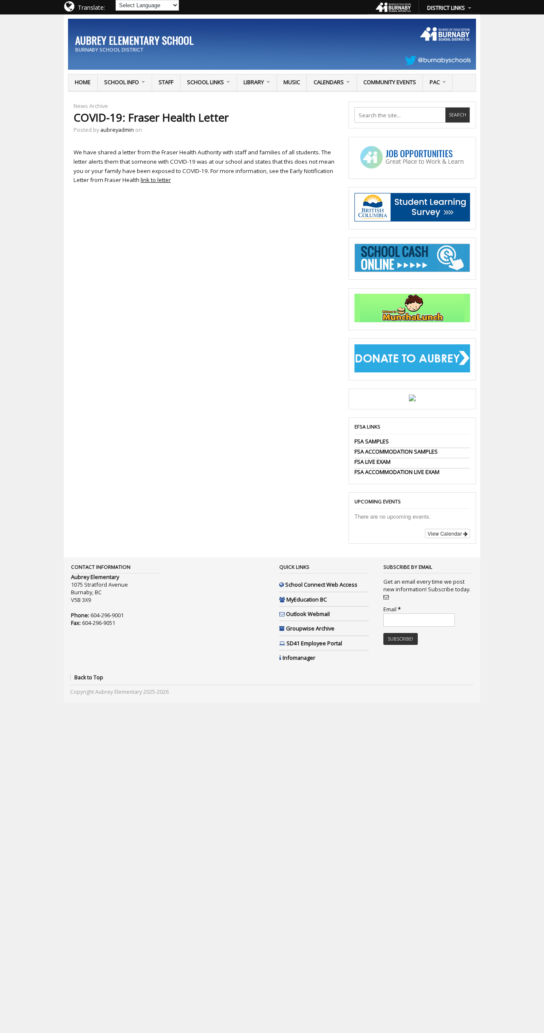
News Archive (91, 106)
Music (291, 82)
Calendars (329, 82)
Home (83, 82)
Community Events (389, 82)
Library (254, 82)
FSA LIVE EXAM (372, 461)
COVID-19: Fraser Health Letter (151, 117)
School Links (205, 82)
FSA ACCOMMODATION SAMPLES (396, 451)
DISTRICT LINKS (446, 7)
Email (392, 609)
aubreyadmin (117, 129)
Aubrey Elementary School (134, 40)
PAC (435, 82)
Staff (166, 82)
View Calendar (445, 533)
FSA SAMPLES (371, 441)
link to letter (156, 180)
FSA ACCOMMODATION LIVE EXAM (396, 472)
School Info (121, 82)
